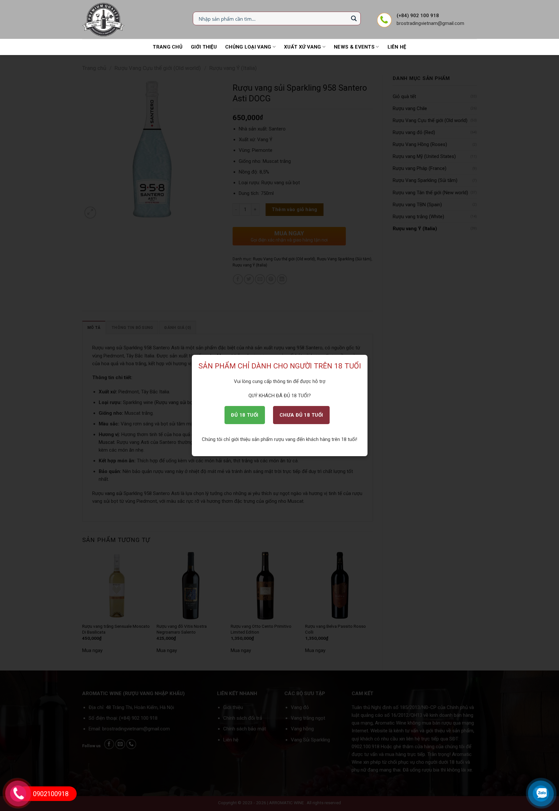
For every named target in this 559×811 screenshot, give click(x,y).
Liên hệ (397, 47)
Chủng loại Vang (248, 47)
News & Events (354, 47)
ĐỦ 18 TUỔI (244, 415)
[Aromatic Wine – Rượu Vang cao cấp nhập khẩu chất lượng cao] (103, 19)
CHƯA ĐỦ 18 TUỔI (301, 415)
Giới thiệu (204, 47)
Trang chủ (167, 47)
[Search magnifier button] (353, 18)
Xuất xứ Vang (302, 47)
